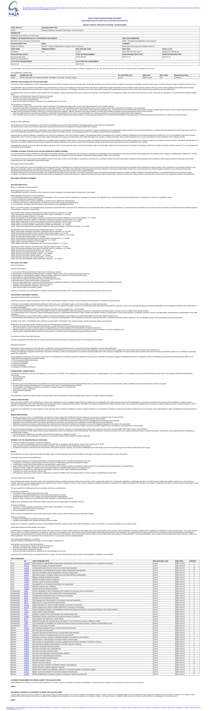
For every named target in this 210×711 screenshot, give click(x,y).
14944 (27, 579)
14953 (27, 663)
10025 (27, 582)
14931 (27, 667)
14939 (27, 637)
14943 (27, 669)
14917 (27, 577)
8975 (26, 619)
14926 (27, 573)
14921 (27, 575)
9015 (26, 609)
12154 (27, 605)
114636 (27, 563)
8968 (26, 593)
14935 (27, 674)
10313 (27, 568)
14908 (27, 570)
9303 (26, 596)
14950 (27, 665)
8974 (26, 614)
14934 (27, 642)
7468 (26, 623)
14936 (27, 658)
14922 (27, 644)
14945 (27, 651)
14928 (27, 628)
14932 (27, 633)
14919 (27, 586)
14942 (27, 639)
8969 (26, 598)
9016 (26, 621)
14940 (27, 672)
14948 (27, 653)
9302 (26, 591)
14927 (27, 612)
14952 (27, 646)
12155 (27, 607)
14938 (27, 589)
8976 (26, 626)
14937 (27, 635)
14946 (27, 656)
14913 (27, 566)
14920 (27, 616)
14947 (27, 630)
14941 (27, 649)
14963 (27, 584)
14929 (27, 660)
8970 (26, 603)
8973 (26, 600)
